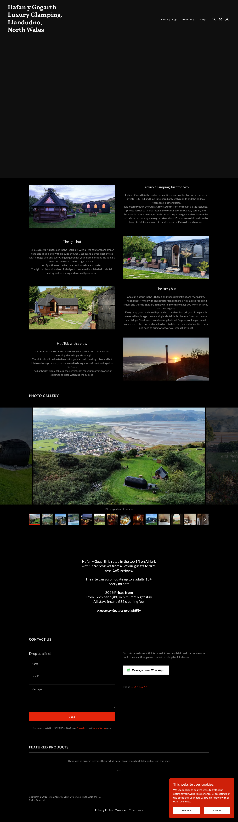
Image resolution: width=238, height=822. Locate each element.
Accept (217, 810)
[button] (227, 19)
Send (72, 716)
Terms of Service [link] (99, 728)
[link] (39, 30)
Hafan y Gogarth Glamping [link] (177, 19)
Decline (186, 810)
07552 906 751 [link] (139, 686)
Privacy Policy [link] (82, 728)
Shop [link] (202, 19)
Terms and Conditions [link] (129, 810)
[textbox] (72, 664)
